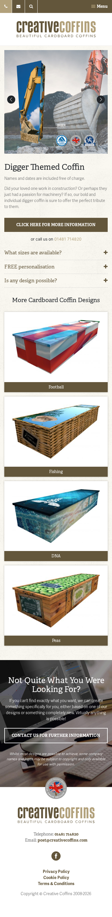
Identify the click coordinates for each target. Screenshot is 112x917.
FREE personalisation (29, 267)
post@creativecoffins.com (62, 840)
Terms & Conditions (56, 883)
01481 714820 (68, 239)
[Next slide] (101, 100)
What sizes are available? (32, 252)
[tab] (56, 253)
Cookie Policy (56, 877)
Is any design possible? (30, 280)
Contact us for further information (56, 735)
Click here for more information (56, 224)
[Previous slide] (11, 100)
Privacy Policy (56, 871)
